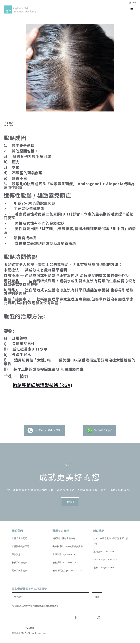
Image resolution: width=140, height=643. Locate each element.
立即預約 (70, 502)
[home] (20, 9)
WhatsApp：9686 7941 (105, 559)
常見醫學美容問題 (20, 546)
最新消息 (16, 554)
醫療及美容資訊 (19, 570)
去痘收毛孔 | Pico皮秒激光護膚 (67, 546)
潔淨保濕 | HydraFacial (63, 554)
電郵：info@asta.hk (103, 567)
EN (134, 2)
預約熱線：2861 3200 (104, 551)
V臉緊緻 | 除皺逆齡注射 (63, 538)
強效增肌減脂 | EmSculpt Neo (67, 570)
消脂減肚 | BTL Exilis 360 (64, 562)
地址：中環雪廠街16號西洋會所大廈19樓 (110, 541)
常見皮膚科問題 (19, 538)
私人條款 (30, 627)
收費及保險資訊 (19, 562)
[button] (132, 9)
